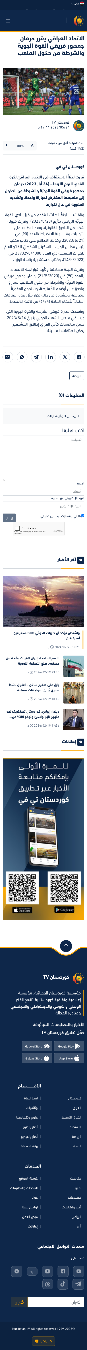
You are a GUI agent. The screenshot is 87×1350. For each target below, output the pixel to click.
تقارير (78, 1188)
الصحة (77, 1146)
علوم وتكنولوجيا (27, 1117)
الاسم (80, 483)
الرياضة (76, 376)
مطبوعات (74, 1197)
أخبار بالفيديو (29, 1136)
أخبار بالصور (30, 1127)
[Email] (7, 357)
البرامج (76, 1216)
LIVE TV (45, 1341)
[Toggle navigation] (8, 20)
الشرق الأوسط (71, 1117)
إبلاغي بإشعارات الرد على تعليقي (60, 516)
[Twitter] (65, 357)
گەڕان (19, 1302)
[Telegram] (36, 357)
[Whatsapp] (22, 357)
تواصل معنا (30, 1207)
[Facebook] (79, 357)
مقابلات (75, 1178)
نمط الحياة (31, 1098)
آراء (79, 1226)
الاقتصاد (75, 1127)
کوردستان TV (61, 122)
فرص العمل (30, 1216)
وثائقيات (32, 1107)
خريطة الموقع (28, 1178)
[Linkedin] (50, 357)
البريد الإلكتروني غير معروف (67, 498)
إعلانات (33, 1226)
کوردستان (74, 1098)
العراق (77, 1107)
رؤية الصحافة (29, 1146)
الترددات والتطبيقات (24, 1188)
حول (35, 1197)
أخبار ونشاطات (71, 1207)
